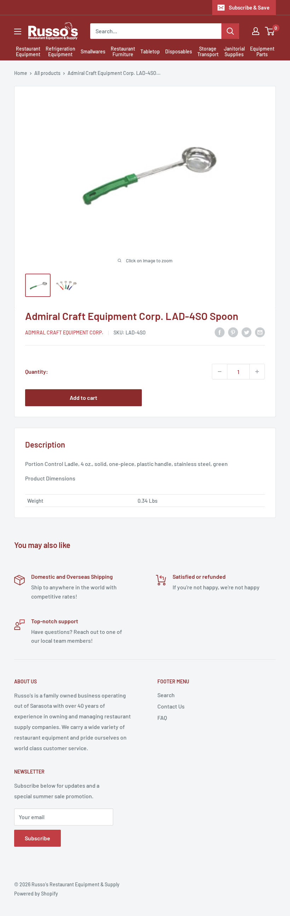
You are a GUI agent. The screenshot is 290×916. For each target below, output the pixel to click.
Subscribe (37, 838)
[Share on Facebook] (220, 331)
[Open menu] (17, 31)
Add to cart (83, 397)
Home (20, 73)
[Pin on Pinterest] (233, 331)
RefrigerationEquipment (60, 52)
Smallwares (93, 51)
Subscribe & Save (249, 7)
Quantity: (36, 371)
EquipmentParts (262, 52)
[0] (270, 31)
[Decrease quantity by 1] (219, 371)
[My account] (255, 31)
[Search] (230, 31)
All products (47, 73)
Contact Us (171, 706)
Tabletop (150, 51)
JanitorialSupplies (234, 52)
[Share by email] (260, 331)
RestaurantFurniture (123, 52)
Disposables (178, 51)
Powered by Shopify (36, 894)
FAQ (162, 717)
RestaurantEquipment (28, 52)
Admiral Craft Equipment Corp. (64, 332)
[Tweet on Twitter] (246, 331)
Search (166, 695)
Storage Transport (208, 52)
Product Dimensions (50, 478)
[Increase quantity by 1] (257, 371)
